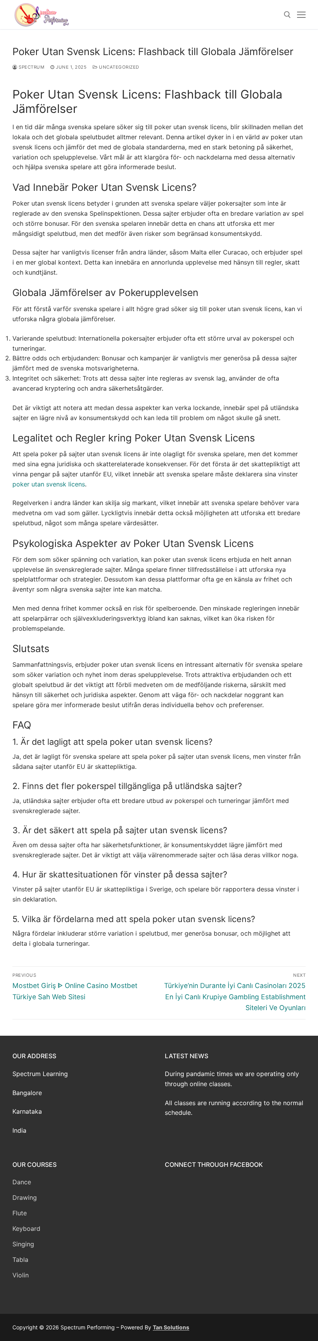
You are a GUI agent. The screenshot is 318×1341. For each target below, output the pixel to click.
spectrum (30, 67)
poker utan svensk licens (48, 484)
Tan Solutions (171, 1327)
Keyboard (26, 1228)
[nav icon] (301, 15)
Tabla (20, 1259)
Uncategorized (118, 67)
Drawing (24, 1197)
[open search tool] (287, 14)
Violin (20, 1275)
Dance (21, 1182)
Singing (23, 1244)
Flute (19, 1213)
